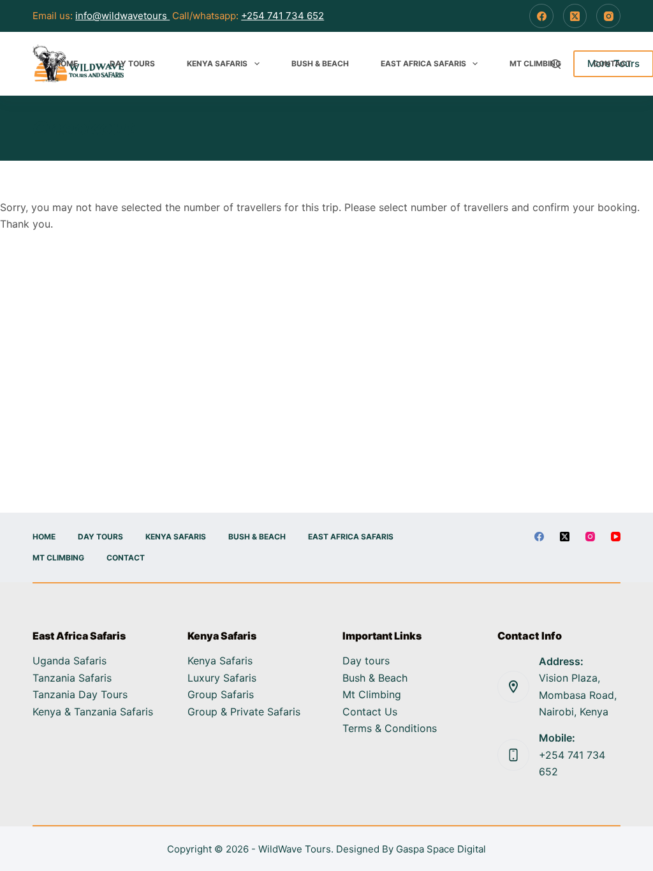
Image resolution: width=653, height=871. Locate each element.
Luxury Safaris (221, 677)
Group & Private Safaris (243, 711)
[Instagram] (608, 16)
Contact (612, 63)
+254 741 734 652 (282, 16)
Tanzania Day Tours (80, 694)
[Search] (556, 64)
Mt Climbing (535, 63)
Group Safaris (220, 694)
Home (66, 63)
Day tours (366, 660)
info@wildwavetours (122, 16)
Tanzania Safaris (72, 677)
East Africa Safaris (423, 63)
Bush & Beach (320, 63)
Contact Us (369, 711)
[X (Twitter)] (575, 16)
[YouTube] (615, 536)
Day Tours (132, 63)
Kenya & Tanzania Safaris (93, 711)
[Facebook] (541, 16)
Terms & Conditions (389, 728)
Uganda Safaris (69, 660)
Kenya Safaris (217, 63)
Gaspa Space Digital (441, 849)
